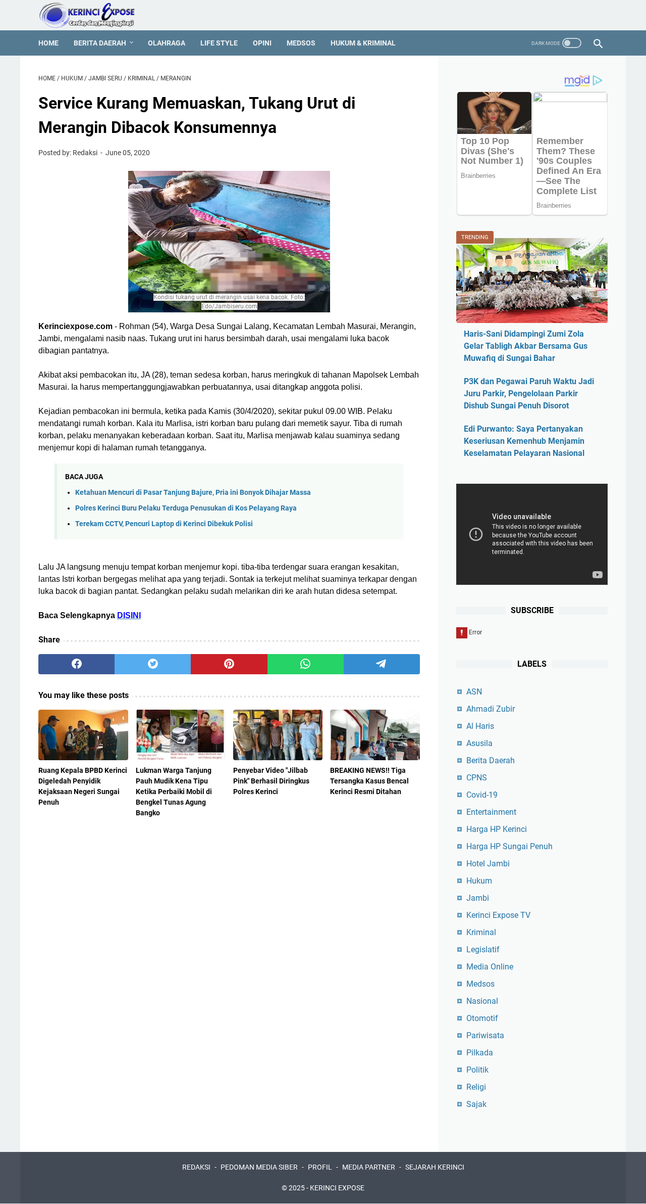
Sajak (476, 1104)
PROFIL (320, 1167)
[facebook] (76, 664)
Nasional (482, 1001)
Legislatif (483, 949)
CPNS (476, 777)
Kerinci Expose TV (498, 915)
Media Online (489, 966)
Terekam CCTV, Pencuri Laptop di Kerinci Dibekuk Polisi (164, 524)
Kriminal (481, 932)
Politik (477, 1070)
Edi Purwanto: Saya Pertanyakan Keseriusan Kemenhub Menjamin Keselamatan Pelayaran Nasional (524, 441)
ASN (474, 692)
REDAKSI (196, 1167)
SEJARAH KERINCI (434, 1167)
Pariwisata (485, 1035)
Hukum (479, 881)
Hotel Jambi (488, 863)
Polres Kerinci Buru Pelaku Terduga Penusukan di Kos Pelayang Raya (186, 508)
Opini (262, 43)
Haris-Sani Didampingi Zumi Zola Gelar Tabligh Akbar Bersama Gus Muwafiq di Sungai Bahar (525, 346)
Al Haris (480, 726)
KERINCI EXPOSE (337, 1188)
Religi (476, 1087)
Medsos (301, 43)
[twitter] (153, 664)
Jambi (477, 898)
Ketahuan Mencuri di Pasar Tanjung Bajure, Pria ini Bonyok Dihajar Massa (193, 492)
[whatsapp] (305, 664)
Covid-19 (482, 795)
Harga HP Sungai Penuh (509, 846)
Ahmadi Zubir (490, 709)
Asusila (479, 743)
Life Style (219, 43)
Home (48, 43)
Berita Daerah (100, 43)
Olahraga (166, 43)
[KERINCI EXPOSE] (93, 15)
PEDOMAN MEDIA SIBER (259, 1167)
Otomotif (482, 1018)
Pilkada (479, 1052)
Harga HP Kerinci (496, 829)
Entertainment (491, 812)
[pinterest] (229, 664)
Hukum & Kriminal (363, 43)
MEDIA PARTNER (368, 1167)
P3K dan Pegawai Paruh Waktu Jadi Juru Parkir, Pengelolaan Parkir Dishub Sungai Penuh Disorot (529, 393)
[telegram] (382, 664)
